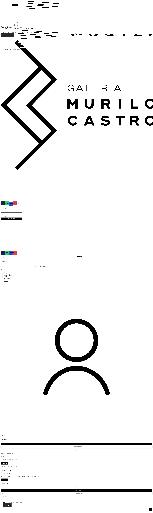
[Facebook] (4, 435)
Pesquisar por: (6, 500)
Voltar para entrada (7, 35)
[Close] (1, 269)
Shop (14, 20)
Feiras (14, 24)
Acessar (4, 463)
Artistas (15, 21)
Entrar (8, 483)
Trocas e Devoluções (7, 185)
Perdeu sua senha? (13, 459)
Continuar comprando (38, 266)
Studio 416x (80, 256)
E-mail (3, 208)
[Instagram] (4, 432)
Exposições (16, 23)
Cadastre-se (14, 466)
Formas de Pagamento (7, 183)
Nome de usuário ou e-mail (8, 453)
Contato (15, 25)
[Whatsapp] (4, 434)
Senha (3, 456)
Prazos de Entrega (6, 181)
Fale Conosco (5, 173)
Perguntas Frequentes (8, 186)
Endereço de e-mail (6, 473)
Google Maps (5, 176)
